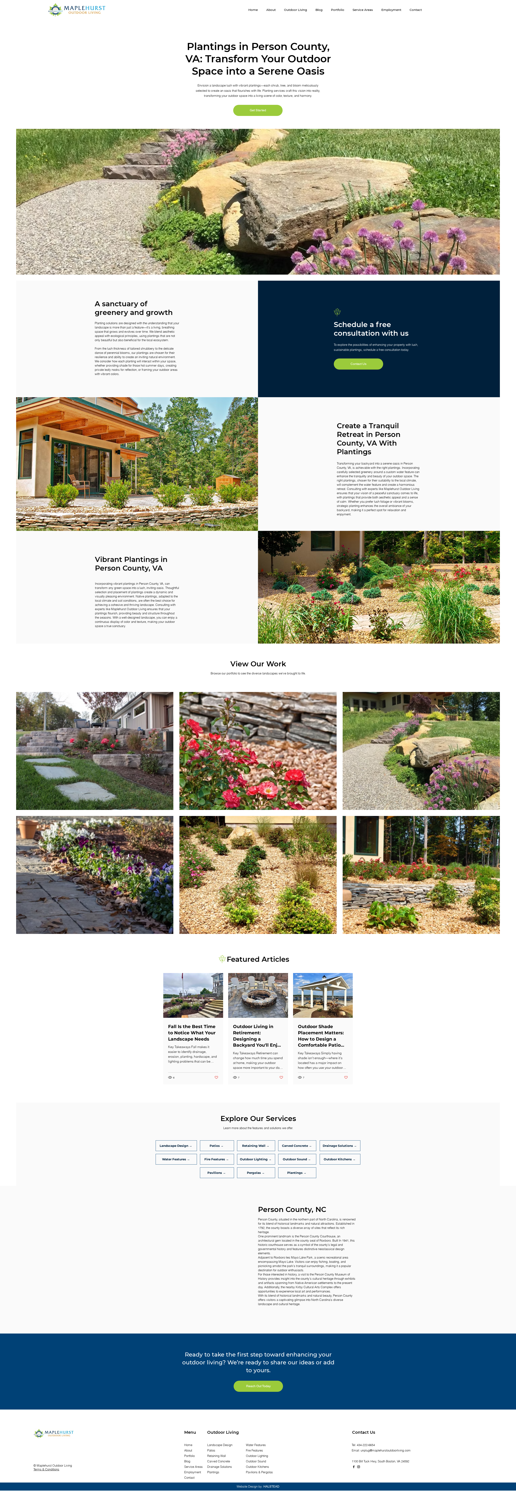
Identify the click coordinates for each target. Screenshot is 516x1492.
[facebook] (354, 1467)
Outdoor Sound (256, 1461)
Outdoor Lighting (257, 1456)
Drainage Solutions (219, 1467)
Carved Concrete (218, 1461)
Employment (192, 1472)
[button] (295, 10)
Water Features (256, 1445)
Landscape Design (219, 1445)
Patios (211, 1450)
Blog (187, 1461)
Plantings (213, 1472)
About (188, 1450)
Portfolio (189, 1456)
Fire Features (254, 1450)
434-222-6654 (366, 1445)
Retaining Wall (216, 1456)
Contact (189, 1477)
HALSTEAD (271, 1486)
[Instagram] (358, 1467)
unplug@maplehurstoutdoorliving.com (386, 1450)
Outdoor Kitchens (257, 1467)
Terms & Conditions (46, 1469)
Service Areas (193, 1467)
